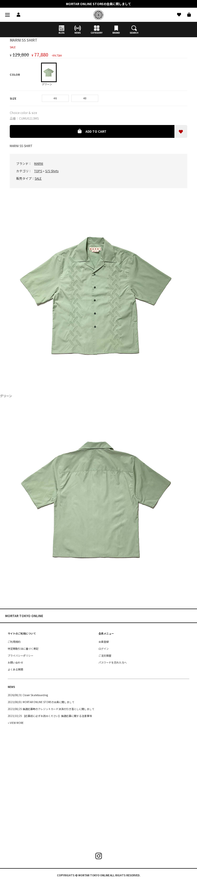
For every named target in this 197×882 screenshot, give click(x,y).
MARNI (38, 163)
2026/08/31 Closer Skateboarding (28, 695)
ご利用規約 (14, 642)
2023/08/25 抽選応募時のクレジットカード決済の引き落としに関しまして (51, 709)
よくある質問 (15, 669)
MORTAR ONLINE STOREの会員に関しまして (98, 4)
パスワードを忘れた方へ (112, 662)
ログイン (103, 648)
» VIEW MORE (16, 723)
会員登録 (103, 642)
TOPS (38, 171)
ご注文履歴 (104, 655)
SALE (38, 178)
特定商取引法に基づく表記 (23, 648)
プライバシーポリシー (20, 655)
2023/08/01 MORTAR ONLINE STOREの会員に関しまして (41, 702)
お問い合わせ (15, 662)
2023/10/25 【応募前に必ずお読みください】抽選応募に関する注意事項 (50, 716)
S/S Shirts (51, 171)
